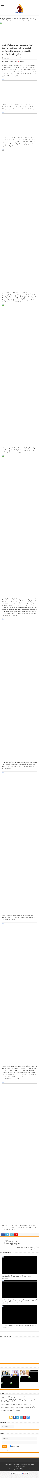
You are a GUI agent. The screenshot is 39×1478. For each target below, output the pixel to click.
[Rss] (10, 1417)
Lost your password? (8, 1450)
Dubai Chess (15, 1464)
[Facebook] (14, 1417)
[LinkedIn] (21, 1417)
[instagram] (28, 1417)
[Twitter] (17, 1417)
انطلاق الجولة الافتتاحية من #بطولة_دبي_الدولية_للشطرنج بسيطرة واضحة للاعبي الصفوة (12, 1242)
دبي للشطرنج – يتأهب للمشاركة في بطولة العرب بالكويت (19, 1325)
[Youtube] (24, 1417)
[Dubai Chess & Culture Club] (19, 7)
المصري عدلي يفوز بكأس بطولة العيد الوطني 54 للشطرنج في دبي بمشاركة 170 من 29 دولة (19, 1300)
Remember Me (15, 1446)
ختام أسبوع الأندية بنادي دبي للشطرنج (11, 1410)
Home (3, 18)
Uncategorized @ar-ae (12, 18)
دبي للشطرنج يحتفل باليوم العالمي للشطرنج (25, 1247)
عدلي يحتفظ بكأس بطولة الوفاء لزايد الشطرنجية (16, 1276)
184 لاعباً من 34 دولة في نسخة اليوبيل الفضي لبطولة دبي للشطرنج (18, 1407)
